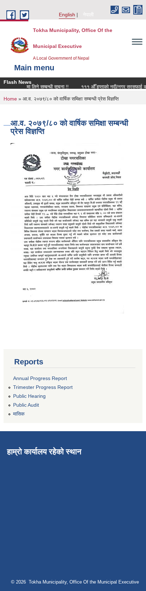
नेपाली (88, 14)
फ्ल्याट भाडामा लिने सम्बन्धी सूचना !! (35, 87)
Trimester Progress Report (43, 387)
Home (10, 99)
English (67, 14)
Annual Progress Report (40, 378)
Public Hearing (29, 396)
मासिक (18, 414)
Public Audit (26, 405)
